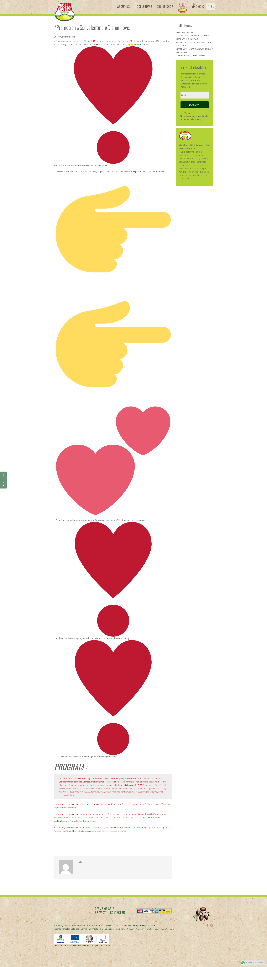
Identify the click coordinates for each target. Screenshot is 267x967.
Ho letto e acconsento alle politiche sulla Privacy (194, 118)
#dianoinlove (126, 171)
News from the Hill (66, 36)
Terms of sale (104, 908)
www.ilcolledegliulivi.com (105, 756)
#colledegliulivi (62, 638)
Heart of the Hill (141, 44)
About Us (123, 6)
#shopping (89, 520)
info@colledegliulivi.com (144, 925)
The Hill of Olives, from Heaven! (190, 55)
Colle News (144, 6)
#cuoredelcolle (113, 638)
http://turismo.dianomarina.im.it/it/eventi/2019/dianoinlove (80, 165)
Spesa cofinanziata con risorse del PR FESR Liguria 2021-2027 (82, 945)
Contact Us (118, 912)
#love (161, 171)
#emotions (140, 520)
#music (98, 520)
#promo (102, 638)
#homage (88, 756)
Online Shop (165, 6)
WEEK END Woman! (185, 32)
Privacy (100, 912)
